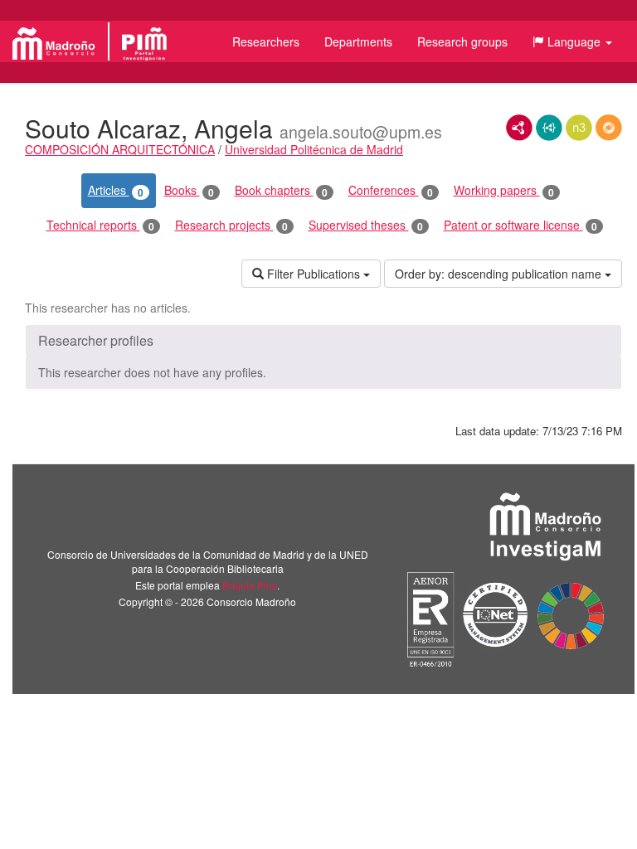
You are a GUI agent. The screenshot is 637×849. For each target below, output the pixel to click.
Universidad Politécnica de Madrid (314, 149)
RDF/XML (519, 127)
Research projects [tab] (231, 225)
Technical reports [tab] (100, 225)
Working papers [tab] (504, 190)
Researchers (265, 41)
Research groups (462, 41)
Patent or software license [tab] (520, 225)
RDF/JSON (609, 127)
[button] (572, 41)
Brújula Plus (249, 585)
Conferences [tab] (390, 190)
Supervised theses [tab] (366, 225)
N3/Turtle (579, 127)
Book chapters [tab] (281, 190)
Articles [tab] (115, 190)
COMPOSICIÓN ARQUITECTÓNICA (120, 149)
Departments (358, 41)
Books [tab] (189, 190)
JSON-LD (549, 127)
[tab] (323, 341)
